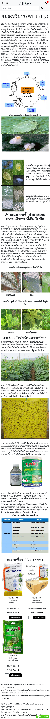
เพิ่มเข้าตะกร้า (15, 618)
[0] (46, 3)
